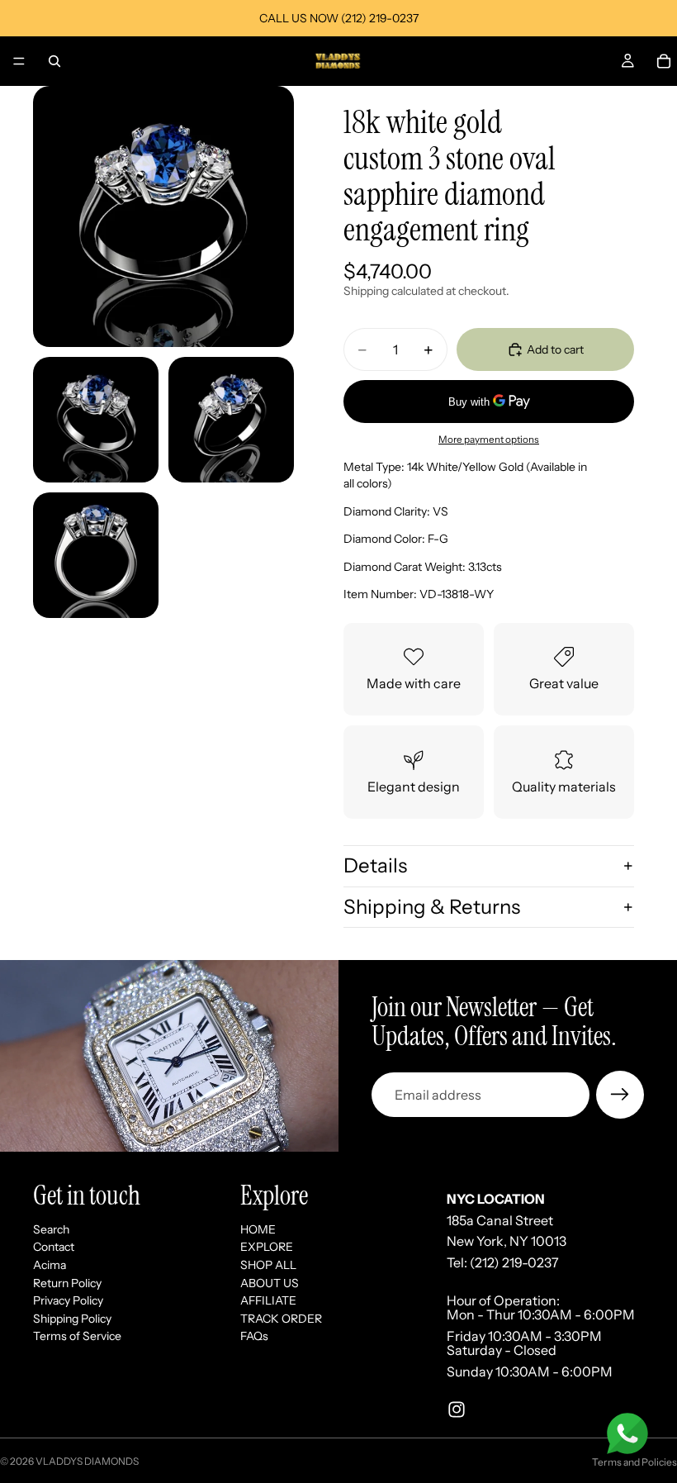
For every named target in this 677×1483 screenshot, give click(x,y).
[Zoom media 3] (231, 419)
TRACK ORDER (281, 1318)
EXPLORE (266, 1246)
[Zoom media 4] (96, 555)
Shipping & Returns (431, 907)
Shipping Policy (72, 1318)
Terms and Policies (634, 1462)
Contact (53, 1246)
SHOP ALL (268, 1264)
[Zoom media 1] (163, 216)
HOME (258, 1229)
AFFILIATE (268, 1300)
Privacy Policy (68, 1300)
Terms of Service (77, 1336)
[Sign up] (620, 1095)
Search (51, 1229)
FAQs (254, 1336)
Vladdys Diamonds (87, 1461)
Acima (49, 1264)
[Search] (54, 61)
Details (375, 865)
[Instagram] (456, 1409)
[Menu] (19, 61)
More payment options (488, 439)
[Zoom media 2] (96, 419)
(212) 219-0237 (514, 1262)
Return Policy (67, 1283)
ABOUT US (269, 1283)
